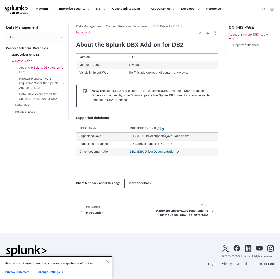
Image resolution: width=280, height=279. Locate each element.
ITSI (99, 9)
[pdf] (215, 33)
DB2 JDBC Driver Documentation (152, 152)
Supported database (246, 45)
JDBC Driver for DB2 (165, 26)
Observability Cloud (126, 9)
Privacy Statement (17, 271)
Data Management (89, 26)
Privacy (226, 264)
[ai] (208, 33)
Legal (212, 264)
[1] (159, 128)
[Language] (272, 9)
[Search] (263, 9)
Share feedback (140, 183)
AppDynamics (160, 9)
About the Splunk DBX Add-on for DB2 (249, 37)
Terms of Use (264, 264)
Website (243, 264)
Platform (42, 9)
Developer (188, 9)
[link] (200, 33)
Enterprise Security (71, 9)
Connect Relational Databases (127, 26)
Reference (213, 9)
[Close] (107, 261)
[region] (56, 267)
